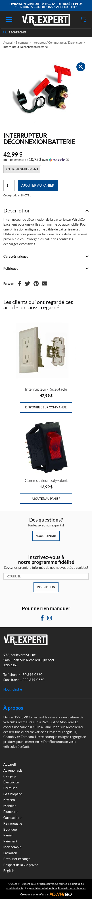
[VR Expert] (46, 19)
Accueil (8, 42)
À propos (13, 708)
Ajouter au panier (37, 185)
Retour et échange (16, 859)
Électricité (22, 42)
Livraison (10, 853)
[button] (9, 20)
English (8, 870)
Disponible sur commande (46, 407)
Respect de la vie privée (20, 865)
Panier (8, 835)
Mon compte (12, 847)
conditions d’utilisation (43, 888)
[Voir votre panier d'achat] (83, 20)
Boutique (10, 829)
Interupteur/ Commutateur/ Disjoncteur (57, 42)
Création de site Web (32, 894)
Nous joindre (46, 536)
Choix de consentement (72, 888)
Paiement (10, 841)
